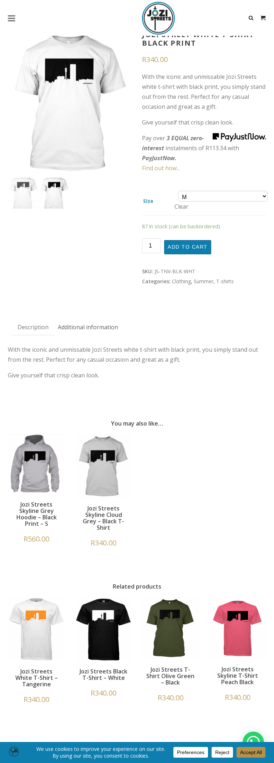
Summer (203, 281)
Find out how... (161, 168)
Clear (181, 206)
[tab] (33, 327)
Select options (103, 470)
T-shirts (225, 281)
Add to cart (188, 247)
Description (33, 327)
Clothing (181, 281)
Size (148, 201)
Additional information (88, 327)
